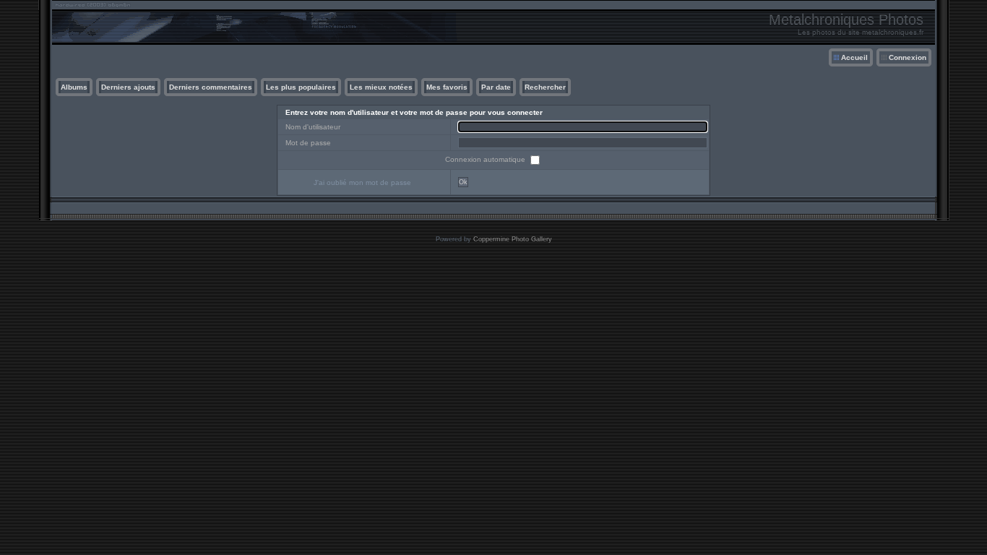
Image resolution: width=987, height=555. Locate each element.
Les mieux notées (381, 87)
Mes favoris (446, 87)
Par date (496, 87)
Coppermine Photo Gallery (512, 239)
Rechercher (545, 87)
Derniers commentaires (210, 87)
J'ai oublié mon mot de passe (362, 182)
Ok (463, 182)
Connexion (907, 57)
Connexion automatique (486, 159)
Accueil (854, 57)
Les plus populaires (301, 87)
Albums (74, 87)
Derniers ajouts (128, 87)
